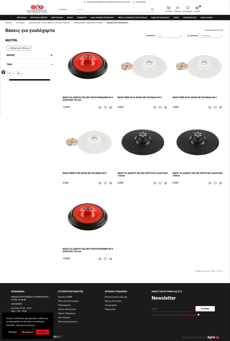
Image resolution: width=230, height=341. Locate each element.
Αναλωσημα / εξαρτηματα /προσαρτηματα (49, 23)
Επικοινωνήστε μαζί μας (116, 297)
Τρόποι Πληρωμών (66, 313)
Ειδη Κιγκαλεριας (160, 17)
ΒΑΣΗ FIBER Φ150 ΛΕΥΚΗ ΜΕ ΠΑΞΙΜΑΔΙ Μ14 (195, 97)
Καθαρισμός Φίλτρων (20, 48)
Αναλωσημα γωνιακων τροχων (88, 23)
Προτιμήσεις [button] (27, 332)
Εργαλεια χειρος (39, 17)
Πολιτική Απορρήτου (68, 321)
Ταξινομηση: (192, 36)
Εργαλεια (21, 17)
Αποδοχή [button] (42, 332)
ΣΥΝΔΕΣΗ (177, 11)
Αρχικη (8, 23)
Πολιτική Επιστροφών (68, 301)
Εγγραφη (205, 309)
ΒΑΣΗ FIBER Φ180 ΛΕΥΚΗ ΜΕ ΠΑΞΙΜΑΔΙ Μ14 (85, 173)
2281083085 (141, 2)
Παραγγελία (110, 309)
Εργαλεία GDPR (65, 297)
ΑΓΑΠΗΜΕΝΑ (188, 11)
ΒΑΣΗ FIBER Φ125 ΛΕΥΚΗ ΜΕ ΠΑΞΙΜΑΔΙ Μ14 (140, 97)
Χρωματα (82, 17)
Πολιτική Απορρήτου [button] (25, 325)
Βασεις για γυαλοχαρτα (117, 23)
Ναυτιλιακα (57, 17)
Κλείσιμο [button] (13, 332)
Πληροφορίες (64, 305)
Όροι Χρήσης (64, 317)
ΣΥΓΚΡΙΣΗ (168, 11)
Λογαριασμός (111, 305)
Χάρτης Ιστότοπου (113, 301)
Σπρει (176, 17)
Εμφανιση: (151, 36)
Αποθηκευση (190, 17)
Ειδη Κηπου (207, 17)
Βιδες (70, 17)
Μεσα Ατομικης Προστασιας (132, 17)
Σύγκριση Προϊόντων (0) (214, 30)
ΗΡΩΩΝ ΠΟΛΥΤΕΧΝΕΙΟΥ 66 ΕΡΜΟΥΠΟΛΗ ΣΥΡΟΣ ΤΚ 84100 (108, 2)
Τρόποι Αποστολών (67, 309)
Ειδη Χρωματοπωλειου (102, 17)
